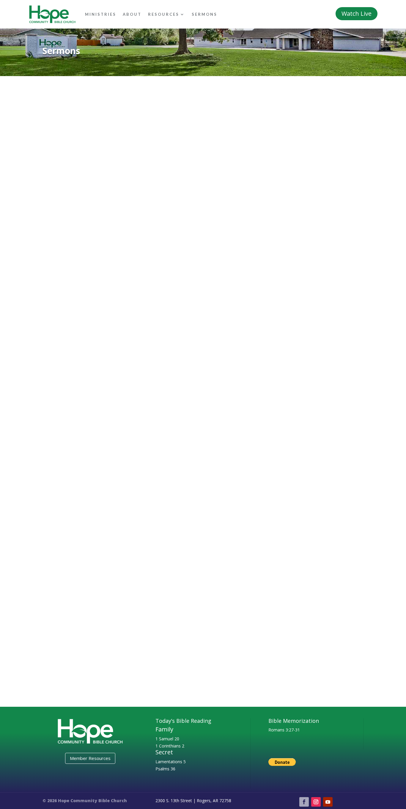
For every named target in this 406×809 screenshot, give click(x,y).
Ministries (100, 14)
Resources (163, 14)
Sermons (204, 14)
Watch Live (357, 14)
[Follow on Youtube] (328, 802)
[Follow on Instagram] (316, 802)
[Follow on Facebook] (304, 802)
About (132, 14)
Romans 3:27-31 (284, 730)
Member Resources (90, 758)
